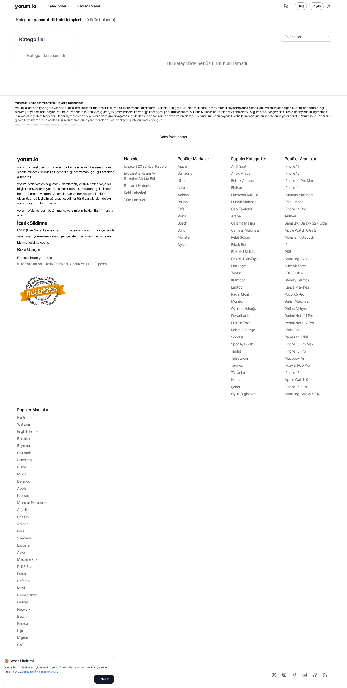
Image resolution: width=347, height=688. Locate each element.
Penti (21, 417)
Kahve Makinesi (297, 287)
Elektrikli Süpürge (244, 259)
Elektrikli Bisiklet (243, 251)
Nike (181, 187)
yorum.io (27, 159)
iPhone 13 (292, 173)
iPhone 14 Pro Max (299, 180)
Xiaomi (183, 180)
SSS (89, 264)
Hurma (236, 379)
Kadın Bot (292, 330)
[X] (274, 675)
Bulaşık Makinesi (244, 202)
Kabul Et (104, 679)
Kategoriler (57, 6)
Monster (184, 237)
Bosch (182, 223)
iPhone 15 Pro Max (299, 344)
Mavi (21, 588)
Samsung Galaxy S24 (302, 394)
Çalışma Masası (243, 223)
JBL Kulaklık (294, 273)
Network (23, 609)
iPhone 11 (292, 166)
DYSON (23, 517)
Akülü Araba (241, 173)
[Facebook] (294, 675)
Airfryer (290, 216)
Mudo (21, 474)
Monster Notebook (299, 237)
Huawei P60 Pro (297, 365)
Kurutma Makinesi (299, 195)
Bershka (23, 438)
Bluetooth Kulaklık (245, 195)
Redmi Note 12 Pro (299, 323)
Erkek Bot (238, 244)
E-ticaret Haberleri (138, 185)
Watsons (23, 424)
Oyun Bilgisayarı (243, 394)
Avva (21, 552)
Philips (182, 202)
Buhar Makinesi (296, 301)
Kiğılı (20, 630)
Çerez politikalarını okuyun (39, 671)
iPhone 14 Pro (295, 209)
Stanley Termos (297, 280)
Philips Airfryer (296, 308)
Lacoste (23, 545)
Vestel (182, 216)
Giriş (301, 6)
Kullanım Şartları (29, 264)
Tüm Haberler (134, 200)
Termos (237, 365)
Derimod (23, 481)
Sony (181, 230)
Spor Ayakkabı (242, 344)
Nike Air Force (295, 266)
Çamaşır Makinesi (245, 230)
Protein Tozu (241, 323)
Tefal (181, 209)
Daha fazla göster (173, 137)
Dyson (182, 244)
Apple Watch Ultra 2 (300, 230)
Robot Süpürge (243, 330)
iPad (288, 244)
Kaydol (316, 6)
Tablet (236, 351)
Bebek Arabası (242, 180)
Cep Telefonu (241, 209)
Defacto (23, 581)
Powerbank (240, 315)
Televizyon (239, 358)
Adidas (183, 195)
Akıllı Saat (238, 166)
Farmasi (23, 602)
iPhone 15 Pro (295, 351)
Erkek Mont (294, 202)
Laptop (237, 287)
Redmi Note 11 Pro (299, 315)
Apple (182, 166)
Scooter (237, 337)
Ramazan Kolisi (296, 337)
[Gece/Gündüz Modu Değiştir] (329, 6)
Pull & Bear (25, 566)
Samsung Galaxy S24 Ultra (306, 223)
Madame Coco (28, 559)
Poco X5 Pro (294, 294)
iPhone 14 (292, 187)
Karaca (22, 623)
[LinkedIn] (304, 675)
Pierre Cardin (27, 595)
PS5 (288, 251)
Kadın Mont (240, 294)
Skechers (24, 538)
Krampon (238, 280)
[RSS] (325, 675)
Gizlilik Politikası (56, 264)
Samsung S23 (296, 259)
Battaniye (238, 266)
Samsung (185, 173)
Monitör (237, 301)
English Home (27, 431)
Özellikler (77, 264)
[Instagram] (284, 675)
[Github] (315, 675)
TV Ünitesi (239, 372)
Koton (21, 573)
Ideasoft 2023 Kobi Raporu (145, 166)
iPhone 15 (292, 372)
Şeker (235, 387)
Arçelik (22, 509)
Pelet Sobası (240, 237)
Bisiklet (236, 187)
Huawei (23, 495)
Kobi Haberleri (135, 192)
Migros (22, 637)
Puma (21, 467)
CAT (20, 645)
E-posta (100, 264)
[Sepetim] (286, 6)
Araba (236, 216)
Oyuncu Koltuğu (243, 308)
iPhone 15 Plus (296, 387)
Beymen (23, 445)
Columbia (24, 453)
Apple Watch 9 (296, 379)
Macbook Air (295, 358)
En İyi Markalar (87, 6)
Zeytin (236, 273)
